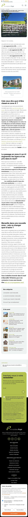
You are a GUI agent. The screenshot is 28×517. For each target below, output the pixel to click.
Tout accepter (14, 513)
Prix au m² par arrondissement (11, 302)
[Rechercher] (22, 5)
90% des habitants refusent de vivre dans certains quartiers (13, 141)
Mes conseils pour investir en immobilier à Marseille (12, 22)
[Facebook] (15, 439)
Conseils (7, 9)
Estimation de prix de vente (14, 467)
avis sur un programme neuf (14, 282)
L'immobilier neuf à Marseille (10, 292)
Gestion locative (14, 448)
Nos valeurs (14, 482)
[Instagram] (12, 439)
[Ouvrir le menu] (25, 5)
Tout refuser (7, 509)
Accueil (2, 9)
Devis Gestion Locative (14, 471)
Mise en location (14, 445)
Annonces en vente (14, 463)
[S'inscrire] (23, 391)
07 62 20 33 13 (18, 418)
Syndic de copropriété (14, 452)
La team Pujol (14, 480)
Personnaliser (20, 509)
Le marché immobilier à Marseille (11, 296)
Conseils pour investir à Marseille (11, 299)
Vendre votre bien (14, 450)
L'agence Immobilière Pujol (14, 478)
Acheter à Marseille (14, 454)
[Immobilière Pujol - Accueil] (7, 5)
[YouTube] (9, 439)
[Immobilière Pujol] (14, 428)
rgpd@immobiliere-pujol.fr (10, 419)
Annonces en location (14, 465)
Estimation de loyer (14, 469)
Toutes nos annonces (14, 461)
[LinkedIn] (19, 439)
